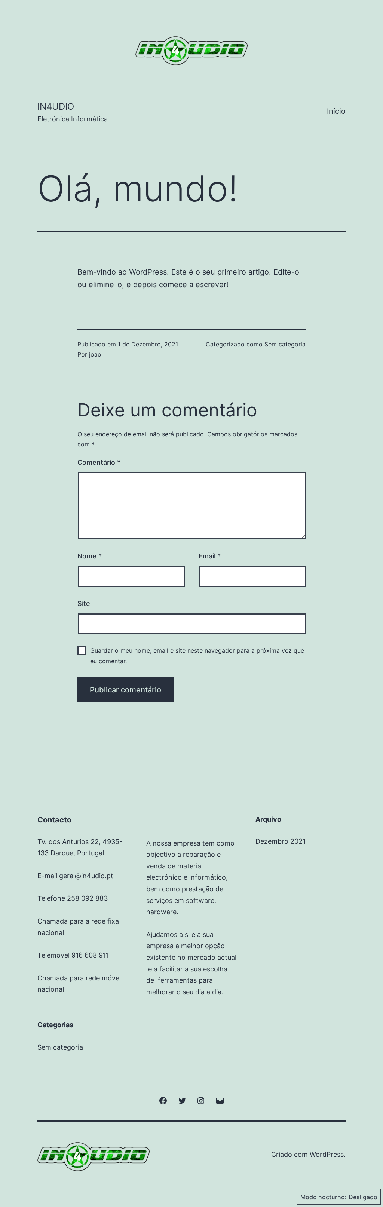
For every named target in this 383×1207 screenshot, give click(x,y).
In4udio (55, 106)
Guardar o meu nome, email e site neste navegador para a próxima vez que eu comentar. (197, 655)
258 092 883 (87, 898)
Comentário (98, 462)
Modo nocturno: (323, 1197)
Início (336, 111)
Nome (89, 556)
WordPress (327, 1154)
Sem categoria (285, 344)
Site (83, 603)
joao (95, 354)
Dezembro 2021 (280, 841)
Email (210, 556)
